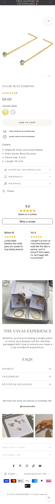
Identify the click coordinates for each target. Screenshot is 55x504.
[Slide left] (4, 2)
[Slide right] (50, 2)
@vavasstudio (27, 406)
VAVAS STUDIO (22, 494)
